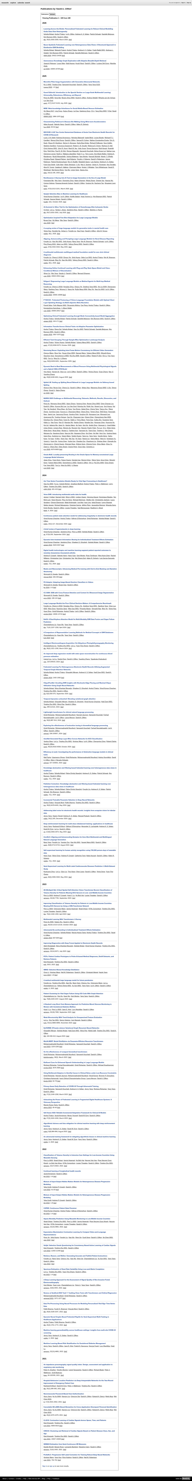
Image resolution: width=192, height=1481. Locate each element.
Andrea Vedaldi (92, 98)
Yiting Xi (103, 439)
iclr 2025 (47, 393)
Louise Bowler (99, 138)
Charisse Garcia (75, 505)
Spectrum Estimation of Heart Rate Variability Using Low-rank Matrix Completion (74, 1269)
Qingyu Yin (67, 257)
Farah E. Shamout (60, 1309)
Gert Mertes (81, 555)
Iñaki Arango (70, 63)
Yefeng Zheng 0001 (75, 244)
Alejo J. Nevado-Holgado (59, 760)
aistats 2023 (48, 938)
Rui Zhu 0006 (74, 356)
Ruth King (51, 151)
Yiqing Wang (94, 439)
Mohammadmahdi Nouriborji (65, 715)
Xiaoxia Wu (109, 180)
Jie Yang (79, 425)
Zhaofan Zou (80, 441)
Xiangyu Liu (66, 1396)
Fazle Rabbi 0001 (99, 50)
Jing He (85, 425)
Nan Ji (111, 372)
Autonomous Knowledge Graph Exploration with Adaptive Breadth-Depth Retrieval (75, 61)
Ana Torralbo (111, 164)
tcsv (45, 361)
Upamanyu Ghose (58, 757)
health (46, 202)
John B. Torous (102, 231)
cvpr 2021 (47, 1460)
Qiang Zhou (85, 412)
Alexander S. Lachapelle (89, 826)
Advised (52, 14)
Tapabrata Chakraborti (98, 659)
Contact (11, 1478)
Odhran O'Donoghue (78, 518)
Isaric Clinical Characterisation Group (72, 1078)
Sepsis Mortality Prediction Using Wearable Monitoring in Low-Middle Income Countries (77, 1219)
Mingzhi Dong (106, 353)
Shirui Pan (60, 704)
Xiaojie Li (62, 273)
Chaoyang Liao (78, 417)
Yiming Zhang (93, 372)
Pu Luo (99, 428)
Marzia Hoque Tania (79, 932)
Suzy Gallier (108, 143)
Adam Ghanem (79, 180)
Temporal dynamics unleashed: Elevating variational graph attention (70, 699)
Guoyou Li (63, 412)
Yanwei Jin (55, 372)
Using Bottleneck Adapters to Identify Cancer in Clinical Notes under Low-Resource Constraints (80, 1073)
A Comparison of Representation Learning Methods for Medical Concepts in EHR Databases (78, 632)
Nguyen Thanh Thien (88, 428)
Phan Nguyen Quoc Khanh (99, 1221)
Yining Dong (101, 871)
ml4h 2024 (47, 489)
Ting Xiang (47, 372)
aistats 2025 (48, 321)
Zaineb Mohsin (64, 484)
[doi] (70, 39)
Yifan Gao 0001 (73, 609)
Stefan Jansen (49, 505)
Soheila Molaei (49, 34)
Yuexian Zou (65, 842)
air (44, 534)
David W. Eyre (48, 829)
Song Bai (57, 98)
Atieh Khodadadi (49, 946)
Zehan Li (64, 231)
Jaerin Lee (51, 414)
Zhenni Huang (59, 444)
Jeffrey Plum (86, 505)
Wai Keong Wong (58, 170)
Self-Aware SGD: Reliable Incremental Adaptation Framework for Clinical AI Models (75, 1113)
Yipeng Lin (86, 439)
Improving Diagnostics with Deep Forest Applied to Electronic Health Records (73, 943)
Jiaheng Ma (53, 425)
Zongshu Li (90, 447)
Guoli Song (86, 1237)
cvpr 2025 (47, 276)
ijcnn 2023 (47, 975)
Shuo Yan (57, 353)
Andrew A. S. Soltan (82, 34)
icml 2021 (47, 1426)
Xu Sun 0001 (76, 986)
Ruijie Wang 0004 (81, 289)
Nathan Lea (111, 151)
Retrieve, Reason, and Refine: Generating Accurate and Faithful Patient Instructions (75, 1256)
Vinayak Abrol (59, 802)
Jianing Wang (70, 425)
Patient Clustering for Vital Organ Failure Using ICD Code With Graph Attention (73, 993)
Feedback (55, 1478)
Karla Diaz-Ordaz (83, 143)
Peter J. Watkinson (101, 484)
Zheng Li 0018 (57, 257)
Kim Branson (54, 792)
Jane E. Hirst (66, 1009)
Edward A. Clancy (98, 1396)
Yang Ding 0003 (101, 111)
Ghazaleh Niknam (72, 672)
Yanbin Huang (76, 436)
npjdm (46, 233)
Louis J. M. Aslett (49, 138)
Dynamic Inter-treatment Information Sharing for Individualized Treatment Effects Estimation (78, 539)
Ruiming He (81, 406)
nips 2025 (47, 223)
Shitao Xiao (86, 388)
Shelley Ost (90, 500)
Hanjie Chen (62, 659)
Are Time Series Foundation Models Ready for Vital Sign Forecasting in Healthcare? (75, 481)
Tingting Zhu (86, 1386)
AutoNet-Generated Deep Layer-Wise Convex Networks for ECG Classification (73, 739)
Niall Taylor (47, 757)
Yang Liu (85, 436)
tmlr (45, 964)
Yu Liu (56, 484)
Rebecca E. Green (94, 146)
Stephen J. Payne (96, 210)
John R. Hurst (63, 148)
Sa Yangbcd (51, 409)
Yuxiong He (90, 183)
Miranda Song (111, 505)
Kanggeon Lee (94, 414)
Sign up (189, 2)
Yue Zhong (76, 409)
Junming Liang (54, 412)
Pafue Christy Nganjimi (74, 773)
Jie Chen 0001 (108, 1237)
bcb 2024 (47, 638)
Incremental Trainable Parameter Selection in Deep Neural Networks (69, 800)
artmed (46, 733)
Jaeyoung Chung (62, 414)
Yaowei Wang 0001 (88, 842)
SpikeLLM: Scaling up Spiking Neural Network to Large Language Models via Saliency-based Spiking (79, 383)
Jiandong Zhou (72, 210)
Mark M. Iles (72, 148)
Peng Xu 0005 (49, 98)
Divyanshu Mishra (73, 305)
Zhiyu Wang (101, 444)
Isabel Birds (89, 138)
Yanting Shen (48, 741)
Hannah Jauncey (82, 715)
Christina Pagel (49, 159)
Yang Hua (58, 1457)
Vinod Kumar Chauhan (52, 196)
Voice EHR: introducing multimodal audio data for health (65, 494)
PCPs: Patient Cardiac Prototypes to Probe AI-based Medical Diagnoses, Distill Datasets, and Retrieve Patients (79, 957)
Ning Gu (57, 358)
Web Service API (34, 1478)
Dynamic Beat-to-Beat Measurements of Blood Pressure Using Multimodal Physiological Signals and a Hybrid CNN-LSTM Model (80, 367)
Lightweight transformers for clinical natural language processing (69, 712)
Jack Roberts (71, 159)
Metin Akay (109, 1396)
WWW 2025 (48, 116)
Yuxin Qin (53, 441)
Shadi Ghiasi (83, 909)
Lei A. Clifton (70, 34)
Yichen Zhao (94, 412)
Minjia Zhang (90, 180)
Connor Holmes (49, 183)
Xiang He (71, 289)
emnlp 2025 (48, 295)
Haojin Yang (103, 972)
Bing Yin (58, 260)
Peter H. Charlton (50, 1370)
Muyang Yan (76, 428)
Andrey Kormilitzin (104, 757)
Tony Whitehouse (101, 167)
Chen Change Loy (107, 403)
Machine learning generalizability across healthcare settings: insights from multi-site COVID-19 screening (80, 1331)
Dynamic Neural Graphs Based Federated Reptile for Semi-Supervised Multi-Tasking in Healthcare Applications (76, 1318)
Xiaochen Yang (49, 356)
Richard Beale (99, 1370)
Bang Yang (76, 241)
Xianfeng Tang (53, 289)
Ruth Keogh (103, 148)
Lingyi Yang (75, 170)
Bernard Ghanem (84, 273)
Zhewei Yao (100, 180)
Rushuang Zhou (49, 871)
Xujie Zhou (47, 436)
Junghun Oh (83, 414)
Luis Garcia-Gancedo (106, 558)
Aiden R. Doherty (82, 124)
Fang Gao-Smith (49, 164)
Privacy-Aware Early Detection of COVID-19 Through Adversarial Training (71, 1086)
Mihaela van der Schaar (106, 98)
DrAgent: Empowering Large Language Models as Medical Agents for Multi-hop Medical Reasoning (77, 282)
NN (45, 1036)
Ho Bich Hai (80, 895)
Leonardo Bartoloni (71, 1447)
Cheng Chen (89, 417)
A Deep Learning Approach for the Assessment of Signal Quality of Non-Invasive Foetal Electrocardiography (77, 1281)
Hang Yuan (72, 555)
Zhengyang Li (48, 444)
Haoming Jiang (61, 609)
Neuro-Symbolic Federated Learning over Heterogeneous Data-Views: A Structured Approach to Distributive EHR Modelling (80, 46)
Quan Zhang (103, 372)
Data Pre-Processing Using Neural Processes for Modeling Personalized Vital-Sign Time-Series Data (79, 1305)
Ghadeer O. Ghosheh (79, 542)
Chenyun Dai (75, 1396)
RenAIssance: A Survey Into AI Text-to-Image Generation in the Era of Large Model (75, 178)
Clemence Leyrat (50, 154)
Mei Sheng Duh (80, 558)
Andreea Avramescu (63, 138)
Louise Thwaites (71, 508)
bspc (45, 1375)
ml (44, 832)
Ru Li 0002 (47, 84)
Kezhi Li (59, 154)
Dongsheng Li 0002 (62, 356)
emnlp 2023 (48, 1068)
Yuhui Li (78, 1285)
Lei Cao (76, 111)
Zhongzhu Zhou (68, 180)
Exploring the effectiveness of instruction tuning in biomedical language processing (76, 725)
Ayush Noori (79, 63)
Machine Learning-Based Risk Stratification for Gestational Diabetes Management (75, 1343)
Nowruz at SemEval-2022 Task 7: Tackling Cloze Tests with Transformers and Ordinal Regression (80, 1293)
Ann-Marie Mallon (100, 154)
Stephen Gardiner (50, 146)
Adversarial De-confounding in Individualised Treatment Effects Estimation (72, 930)
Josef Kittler (111, 425)
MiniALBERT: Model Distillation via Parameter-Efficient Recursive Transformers (73, 1041)
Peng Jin (47, 1237)
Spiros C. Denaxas (69, 143)
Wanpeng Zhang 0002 (98, 388)
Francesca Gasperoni (64, 146)
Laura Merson (70, 717)
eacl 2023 (47, 1046)
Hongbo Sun (89, 422)
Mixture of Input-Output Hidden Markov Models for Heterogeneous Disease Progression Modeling (77, 1183)
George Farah (94, 1346)
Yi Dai (109, 111)
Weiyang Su (48, 433)
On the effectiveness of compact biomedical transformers (65, 1052)
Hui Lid (46, 425)
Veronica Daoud (92, 497)
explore (13, 3)
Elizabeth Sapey (84, 162)
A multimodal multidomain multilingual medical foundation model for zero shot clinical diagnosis (76, 253)
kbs (45, 707)
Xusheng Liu (56, 436)
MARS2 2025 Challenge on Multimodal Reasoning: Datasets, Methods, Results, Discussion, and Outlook (80, 399)
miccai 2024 (48, 577)
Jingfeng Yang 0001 (90, 287)
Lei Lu (52, 210)
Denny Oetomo (65, 1020)
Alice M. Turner (49, 167)
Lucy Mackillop (77, 1009)
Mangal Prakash (84, 816)
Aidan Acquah (48, 124)
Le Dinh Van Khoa (55, 1163)
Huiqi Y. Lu (80, 154)
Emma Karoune (92, 148)
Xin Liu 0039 (102, 287)
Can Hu (69, 417)
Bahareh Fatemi (60, 50)
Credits (18, 1478)
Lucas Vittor (61, 63)
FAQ (48, 1478)
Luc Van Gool (48, 100)
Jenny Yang (48, 816)
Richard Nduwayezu (62, 505)
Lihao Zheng (48, 428)
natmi (45, 1131)
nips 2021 (47, 1439)
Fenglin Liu (72, 231)
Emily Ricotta (48, 508)
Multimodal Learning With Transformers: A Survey (62, 919)
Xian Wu (69, 983)
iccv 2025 (47, 449)
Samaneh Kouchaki (69, 84)
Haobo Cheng (79, 422)
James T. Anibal (49, 497)
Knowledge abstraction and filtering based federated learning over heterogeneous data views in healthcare (80, 769)
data (45, 173)
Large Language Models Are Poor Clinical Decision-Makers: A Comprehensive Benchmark (77, 603)
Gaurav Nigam (55, 199)
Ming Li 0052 (70, 497)
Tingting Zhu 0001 (55, 486)
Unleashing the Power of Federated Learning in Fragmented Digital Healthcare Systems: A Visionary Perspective (78, 1101)
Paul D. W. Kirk (60, 151)
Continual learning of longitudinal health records (62, 1171)
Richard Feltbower (96, 143)
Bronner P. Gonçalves (106, 1076)
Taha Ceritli (47, 1187)
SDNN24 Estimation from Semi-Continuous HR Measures (65, 1444)
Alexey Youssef (72, 1115)
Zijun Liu (63, 372)
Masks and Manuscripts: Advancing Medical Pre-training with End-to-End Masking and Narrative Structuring (80, 570)
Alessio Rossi (59, 1447)
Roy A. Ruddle (73, 162)
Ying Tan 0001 (54, 1020)
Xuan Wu (60, 624)
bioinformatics (48, 1057)
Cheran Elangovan (57, 502)
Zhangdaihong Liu (50, 624)
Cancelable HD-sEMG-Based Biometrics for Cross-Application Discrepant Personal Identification (80, 1407)
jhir (45, 694)
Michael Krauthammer (106, 1065)
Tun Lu (50, 358)
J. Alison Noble (66, 308)
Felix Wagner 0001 (59, 305)
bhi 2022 (47, 1176)
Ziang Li (46, 447)
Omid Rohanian (92, 518)
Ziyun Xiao (81, 447)
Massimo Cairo (84, 1447)
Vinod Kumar (93, 1076)
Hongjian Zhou (68, 287)
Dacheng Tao (99, 183)
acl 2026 (47, 69)
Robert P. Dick (97, 356)
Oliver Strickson (69, 164)
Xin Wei (95, 433)
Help (24, 1478)
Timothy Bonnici (62, 1370)
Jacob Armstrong (60, 1115)
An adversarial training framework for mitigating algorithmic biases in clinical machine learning (80, 1137)
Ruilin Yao (90, 406)
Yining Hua (47, 231)
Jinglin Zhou (93, 425)
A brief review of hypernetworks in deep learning (62, 529)
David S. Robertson (98, 159)
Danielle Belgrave (108, 34)
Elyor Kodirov (67, 1457)
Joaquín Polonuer (50, 63)
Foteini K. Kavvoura (81, 1346)
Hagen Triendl (58, 816)
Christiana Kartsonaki (51, 1078)
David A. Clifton (62, 37)
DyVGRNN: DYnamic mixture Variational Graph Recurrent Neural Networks (71, 1028)
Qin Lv (104, 356)
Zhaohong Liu (91, 441)
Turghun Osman (60, 417)
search (27, 3)
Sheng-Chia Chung (57, 140)
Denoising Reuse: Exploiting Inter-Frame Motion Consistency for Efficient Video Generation (78, 350)
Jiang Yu (61, 425)
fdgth (45, 510)
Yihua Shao (61, 409)
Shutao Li (64, 430)
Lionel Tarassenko (75, 1370)
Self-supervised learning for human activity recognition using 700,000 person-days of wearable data (80, 851)
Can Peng (84, 305)
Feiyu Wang (81, 420)
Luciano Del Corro (102, 63)
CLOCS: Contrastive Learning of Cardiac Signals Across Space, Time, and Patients (75, 1420)
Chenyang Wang (75, 167)
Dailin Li (73, 420)
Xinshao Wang (78, 741)
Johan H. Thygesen (99, 164)
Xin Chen (89, 433)
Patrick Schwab (95, 34)
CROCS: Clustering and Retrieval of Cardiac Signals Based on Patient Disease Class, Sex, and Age (79, 1432)
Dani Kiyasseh (49, 962)
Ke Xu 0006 (57, 1396)
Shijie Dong (48, 430)
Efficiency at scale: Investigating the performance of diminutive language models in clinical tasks (78, 753)
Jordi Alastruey (57, 1373)
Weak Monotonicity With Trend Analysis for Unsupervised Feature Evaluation (73, 1017)
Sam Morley (83, 156)
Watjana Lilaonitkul (69, 154)
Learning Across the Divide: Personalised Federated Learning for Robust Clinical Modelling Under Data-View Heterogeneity (78, 30)
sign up (52, 1466)
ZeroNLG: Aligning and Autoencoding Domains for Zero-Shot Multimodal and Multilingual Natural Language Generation (78, 838)
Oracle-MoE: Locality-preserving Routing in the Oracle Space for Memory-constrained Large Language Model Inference (78, 456)
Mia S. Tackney (86, 164)
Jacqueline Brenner (98, 505)
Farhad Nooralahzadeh (99, 728)
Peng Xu (47, 403)
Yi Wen (57, 439)
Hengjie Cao (76, 460)
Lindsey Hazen (81, 497)
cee (45, 662)
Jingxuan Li (102, 425)
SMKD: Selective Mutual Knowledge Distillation (61, 970)
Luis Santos (95, 162)
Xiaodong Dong (58, 433)
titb (45, 39)
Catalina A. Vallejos (61, 167)
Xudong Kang (111, 433)
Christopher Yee (68, 558)
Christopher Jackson (102, 500)
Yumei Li (47, 441)
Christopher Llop (56, 558)
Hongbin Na (56, 231)
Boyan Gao (47, 220)
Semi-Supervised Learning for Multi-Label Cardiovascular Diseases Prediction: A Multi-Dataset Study (79, 867)
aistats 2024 (48, 545)
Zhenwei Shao (70, 444)
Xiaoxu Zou (84, 170)
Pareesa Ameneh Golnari (64, 183)
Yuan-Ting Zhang (82, 646)
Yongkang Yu (111, 439)
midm (45, 524)
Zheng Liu (65, 388)
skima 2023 (48, 1107)
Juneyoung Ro (49, 417)
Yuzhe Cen (71, 441)
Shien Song (111, 428)
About (4, 1478)
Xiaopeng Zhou (79, 433)
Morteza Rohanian (50, 1065)
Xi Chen (46, 210)
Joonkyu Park (74, 414)
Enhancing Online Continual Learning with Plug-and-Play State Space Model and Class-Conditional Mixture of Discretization (77, 269)
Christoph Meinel (92, 972)
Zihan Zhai (54, 447)
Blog (43, 1478)
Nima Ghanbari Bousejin (63, 688)
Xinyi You (102, 433)
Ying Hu (60, 996)
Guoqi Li (52, 390)
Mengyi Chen (86, 460)
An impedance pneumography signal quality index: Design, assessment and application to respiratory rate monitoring (78, 1366)
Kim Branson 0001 (50, 37)
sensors (46, 898)
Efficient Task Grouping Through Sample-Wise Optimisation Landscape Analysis (74, 340)
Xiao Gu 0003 (99, 289)
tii (44, 1402)
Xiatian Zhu (58, 922)
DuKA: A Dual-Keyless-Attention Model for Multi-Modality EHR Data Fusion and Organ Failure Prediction (79, 620)
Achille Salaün (75, 196)
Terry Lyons (89, 154)
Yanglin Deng (102, 436)
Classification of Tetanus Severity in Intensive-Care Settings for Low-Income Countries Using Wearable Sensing (79, 1156)
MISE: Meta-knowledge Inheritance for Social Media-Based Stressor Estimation (73, 108)
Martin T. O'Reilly (107, 156)
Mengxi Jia (67, 428)
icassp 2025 (48, 87)
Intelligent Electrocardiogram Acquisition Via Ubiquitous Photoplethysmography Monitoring (78, 643)
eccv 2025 (47, 598)
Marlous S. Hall (107, 146)
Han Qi (61, 422)
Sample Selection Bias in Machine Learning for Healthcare (66, 194)
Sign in (183, 2)
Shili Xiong (103, 412)
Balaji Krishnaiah (70, 502)
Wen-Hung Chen (104, 555)
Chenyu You (85, 983)
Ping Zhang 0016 (50, 244)
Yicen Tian (64, 439)
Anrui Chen (105, 460)
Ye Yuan (51, 439)
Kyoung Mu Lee (60, 406)
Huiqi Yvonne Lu (86, 196)
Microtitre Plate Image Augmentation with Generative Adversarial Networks (72, 82)
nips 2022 (47, 1240)
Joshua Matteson (72, 156)
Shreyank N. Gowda (51, 574)
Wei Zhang (109, 430)
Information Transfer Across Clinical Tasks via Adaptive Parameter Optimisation (74, 326)
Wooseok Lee (105, 414)
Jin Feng (69, 409)
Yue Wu (67, 170)
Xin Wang (55, 220)
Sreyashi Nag (96, 609)
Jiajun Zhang (60, 390)
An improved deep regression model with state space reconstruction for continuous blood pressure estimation (78, 655)
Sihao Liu (47, 273)
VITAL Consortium (94, 909)
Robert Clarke (111, 741)
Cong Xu (66, 420)
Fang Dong (56, 460)
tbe (45, 627)
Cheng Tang (94, 409)
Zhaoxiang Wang (74, 412)
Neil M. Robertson (67, 972)
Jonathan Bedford (77, 484)
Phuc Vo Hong (67, 500)
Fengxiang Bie (49, 180)
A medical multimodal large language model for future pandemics (68, 980)
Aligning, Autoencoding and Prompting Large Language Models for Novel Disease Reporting (79, 239)
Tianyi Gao (92, 430)
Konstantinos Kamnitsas (52, 308)
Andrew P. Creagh (50, 555)
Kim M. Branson (86, 241)
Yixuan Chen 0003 (68, 353)
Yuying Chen (62, 441)
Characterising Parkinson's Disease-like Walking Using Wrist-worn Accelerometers (75, 122)
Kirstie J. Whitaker (88, 167)
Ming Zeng (52, 609)
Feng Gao (89, 420)
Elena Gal (58, 329)
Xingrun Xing (48, 388)
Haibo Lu (47, 422)
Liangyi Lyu (47, 659)
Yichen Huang (59, 342)
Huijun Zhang (67, 111)
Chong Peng (58, 420)
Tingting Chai (56, 84)
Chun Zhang (109, 463)
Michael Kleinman (79, 500)
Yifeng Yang (96, 460)
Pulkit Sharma (70, 802)
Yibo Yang (58, 180)
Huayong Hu (110, 422)
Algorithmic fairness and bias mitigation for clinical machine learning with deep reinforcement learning (79, 1124)
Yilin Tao (71, 439)
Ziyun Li (46, 972)
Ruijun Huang (66, 460)
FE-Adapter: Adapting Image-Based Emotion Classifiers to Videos (68, 582)
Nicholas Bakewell (77, 138)
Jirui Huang (108, 406)
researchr (5, 2)
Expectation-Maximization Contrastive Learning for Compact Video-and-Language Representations (75, 1233)
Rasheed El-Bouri (59, 826)
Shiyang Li (63, 289)
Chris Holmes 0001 (50, 148)
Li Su (78, 164)
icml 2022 (47, 1190)
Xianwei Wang (81, 353)
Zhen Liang (80, 871)
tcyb (45, 1023)
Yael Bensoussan (83, 508)
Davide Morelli (49, 1447)
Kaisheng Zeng (85, 111)
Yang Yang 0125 (94, 84)
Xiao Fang (80, 231)
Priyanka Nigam (85, 609)
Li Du (109, 388)
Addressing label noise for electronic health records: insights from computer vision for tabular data (79, 812)
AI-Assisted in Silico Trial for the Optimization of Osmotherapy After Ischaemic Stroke (76, 207)
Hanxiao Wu (68, 422)
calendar (21, 3)
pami (45, 103)
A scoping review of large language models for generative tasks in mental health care (76, 228)
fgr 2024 (46, 587)
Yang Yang (93, 436)
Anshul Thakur (60, 34)
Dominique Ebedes (105, 497)
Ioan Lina (87, 502)
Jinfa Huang (67, 241)
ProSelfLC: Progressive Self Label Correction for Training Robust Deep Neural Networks (77, 1455)
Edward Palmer (60, 159)
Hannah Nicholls (94, 156)
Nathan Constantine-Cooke (99, 140)
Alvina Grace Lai (100, 151)
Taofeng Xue (73, 430)
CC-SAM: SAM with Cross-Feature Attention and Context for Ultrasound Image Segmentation (79, 593)
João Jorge (82, 148)
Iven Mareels (75, 1020)
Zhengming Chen (99, 741)
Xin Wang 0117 (49, 111)
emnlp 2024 (48, 614)
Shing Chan (56, 856)
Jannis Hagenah (72, 909)
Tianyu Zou (104, 409)
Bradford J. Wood (96, 508)
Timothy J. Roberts (83, 159)
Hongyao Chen (99, 422)
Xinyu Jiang (48, 1396)
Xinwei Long (98, 406)
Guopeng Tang (107, 420)
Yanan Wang (66, 436)
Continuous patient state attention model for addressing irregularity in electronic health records (80, 516)
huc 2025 (47, 127)
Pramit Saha (48, 305)
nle (45, 720)
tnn (45, 805)
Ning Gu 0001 (66, 465)
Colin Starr (59, 164)
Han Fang (54, 422)
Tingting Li (100, 430)
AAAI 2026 (47, 55)
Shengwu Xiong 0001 (57, 403)
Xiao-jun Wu (69, 433)
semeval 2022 (48, 1298)
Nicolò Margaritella (59, 156)
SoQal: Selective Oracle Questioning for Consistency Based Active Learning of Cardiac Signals (80, 1245)
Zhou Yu (109, 444)
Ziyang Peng (72, 447)
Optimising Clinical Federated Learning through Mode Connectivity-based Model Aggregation (79, 316)
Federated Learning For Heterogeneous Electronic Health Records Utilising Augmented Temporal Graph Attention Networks (77, 668)
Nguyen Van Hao (91, 1160)
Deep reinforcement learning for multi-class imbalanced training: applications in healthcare (78, 824)
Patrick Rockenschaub (59, 162)
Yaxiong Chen (81, 403)
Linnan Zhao (57, 428)
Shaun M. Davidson (55, 143)
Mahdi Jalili (92, 1031)
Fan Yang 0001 (49, 465)
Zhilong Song (80, 444)
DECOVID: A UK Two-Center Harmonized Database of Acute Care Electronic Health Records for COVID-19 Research (79, 133)
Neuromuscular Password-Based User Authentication (64, 1394)
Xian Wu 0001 (57, 241)
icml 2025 (47, 468)
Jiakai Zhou (85, 409)
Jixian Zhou (48, 460)
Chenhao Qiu (48, 420)
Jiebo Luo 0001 (62, 244)
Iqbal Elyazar (96, 502)
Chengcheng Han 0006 (103, 417)
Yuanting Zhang (49, 374)
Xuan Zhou (47, 611)
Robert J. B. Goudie (80, 146)
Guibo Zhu (98, 420)
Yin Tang (78, 439)
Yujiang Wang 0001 (83, 342)
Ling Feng (58, 111)
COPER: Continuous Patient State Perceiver (60, 1208)
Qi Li (92, 111)
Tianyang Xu (83, 430)
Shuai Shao (56, 430)
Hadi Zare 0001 (99, 672)
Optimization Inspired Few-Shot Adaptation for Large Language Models (71, 218)
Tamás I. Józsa (60, 210)
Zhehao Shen (102, 441)
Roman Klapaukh (73, 151)
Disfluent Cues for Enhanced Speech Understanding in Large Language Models (74, 1062)
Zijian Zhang (63, 447)
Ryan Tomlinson (91, 555)
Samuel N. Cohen (82, 140)
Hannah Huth (60, 497)
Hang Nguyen (56, 500)
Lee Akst (80, 502)
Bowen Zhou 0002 (68, 98)
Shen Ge (78, 1237)
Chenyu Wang (48, 353)
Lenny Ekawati (107, 502)
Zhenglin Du (111, 441)
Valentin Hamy (59, 124)
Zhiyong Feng (91, 444)
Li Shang (63, 358)
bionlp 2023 (48, 1081)
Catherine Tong (80, 856)
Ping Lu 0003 (76, 532)
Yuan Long (56, 1285)
